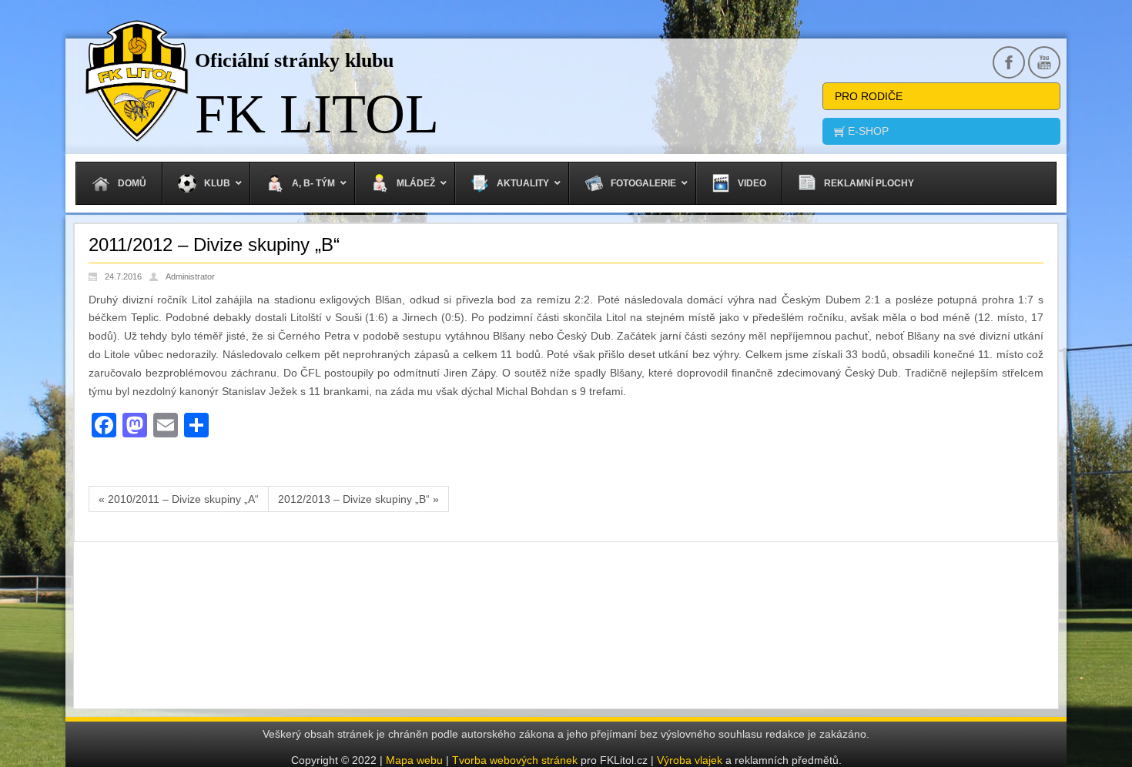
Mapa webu (414, 760)
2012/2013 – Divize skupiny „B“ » (358, 499)
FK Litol (317, 114)
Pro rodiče (869, 96)
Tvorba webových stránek (516, 760)
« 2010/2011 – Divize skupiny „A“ (179, 499)
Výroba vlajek (689, 760)
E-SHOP (867, 131)
